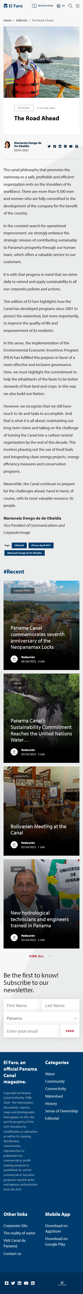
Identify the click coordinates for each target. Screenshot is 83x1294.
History (51, 1103)
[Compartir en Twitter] (49, 146)
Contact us (12, 1253)
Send (70, 1031)
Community (55, 1081)
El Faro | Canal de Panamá (13, 6)
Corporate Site (15, 1225)
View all (36, 956)
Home (8, 20)
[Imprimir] (76, 146)
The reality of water (19, 1233)
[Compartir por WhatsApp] (65, 146)
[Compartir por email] (71, 146)
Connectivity (55, 1088)
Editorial (21, 20)
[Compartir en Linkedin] (60, 146)
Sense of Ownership (61, 1110)
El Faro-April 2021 (41, 545)
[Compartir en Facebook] (54, 146)
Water (50, 1073)
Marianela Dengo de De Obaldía (27, 144)
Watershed (54, 1096)
